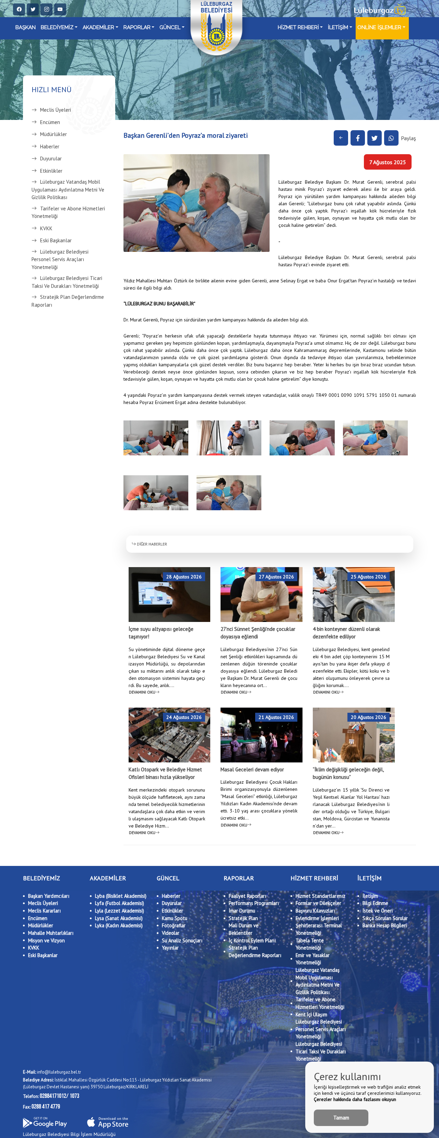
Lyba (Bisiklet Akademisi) (120, 896)
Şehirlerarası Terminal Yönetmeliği (319, 929)
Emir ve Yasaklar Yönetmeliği (313, 959)
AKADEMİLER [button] (98, 27)
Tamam (341, 1117)
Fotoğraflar (174, 925)
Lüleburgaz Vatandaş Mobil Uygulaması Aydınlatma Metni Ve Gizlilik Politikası (68, 189)
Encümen (50, 122)
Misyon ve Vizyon (46, 940)
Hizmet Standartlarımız (320, 896)
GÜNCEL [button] (169, 27)
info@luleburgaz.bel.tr (52, 1072)
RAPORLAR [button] (137, 27)
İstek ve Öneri (378, 910)
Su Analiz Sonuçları (182, 940)
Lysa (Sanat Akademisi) (119, 918)
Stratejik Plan (243, 918)
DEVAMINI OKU (142, 692)
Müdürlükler (53, 134)
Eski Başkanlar (56, 240)
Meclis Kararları (44, 910)
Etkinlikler (51, 171)
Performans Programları (254, 903)
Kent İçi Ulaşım (311, 1014)
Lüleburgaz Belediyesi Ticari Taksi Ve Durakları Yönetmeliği (67, 282)
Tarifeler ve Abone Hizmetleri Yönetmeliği (68, 212)
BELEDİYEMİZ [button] (57, 27)
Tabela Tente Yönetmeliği (310, 944)
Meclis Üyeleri (55, 110)
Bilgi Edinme (375, 903)
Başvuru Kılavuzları (315, 910)
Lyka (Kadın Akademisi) (119, 925)
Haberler (49, 146)
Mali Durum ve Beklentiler (244, 929)
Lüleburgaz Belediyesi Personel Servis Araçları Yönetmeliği (60, 259)
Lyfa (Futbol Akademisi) (119, 903)
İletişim (370, 896)
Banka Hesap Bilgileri (385, 925)
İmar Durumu (242, 910)
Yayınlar (170, 947)
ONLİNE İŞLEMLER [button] (379, 27)
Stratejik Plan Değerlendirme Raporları (68, 301)
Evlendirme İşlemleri (317, 918)
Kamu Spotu (174, 918)
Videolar (170, 933)
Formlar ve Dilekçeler (318, 903)
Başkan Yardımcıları (48, 896)
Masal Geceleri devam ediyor (252, 769)
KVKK (46, 228)
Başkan (25, 27)
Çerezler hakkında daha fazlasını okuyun (355, 1099)
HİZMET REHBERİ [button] (298, 27)
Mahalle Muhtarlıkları (50, 933)
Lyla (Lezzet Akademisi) (119, 910)
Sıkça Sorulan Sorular (385, 918)
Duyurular (51, 158)
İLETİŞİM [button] (338, 27)
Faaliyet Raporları (247, 896)
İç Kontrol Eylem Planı (252, 940)
